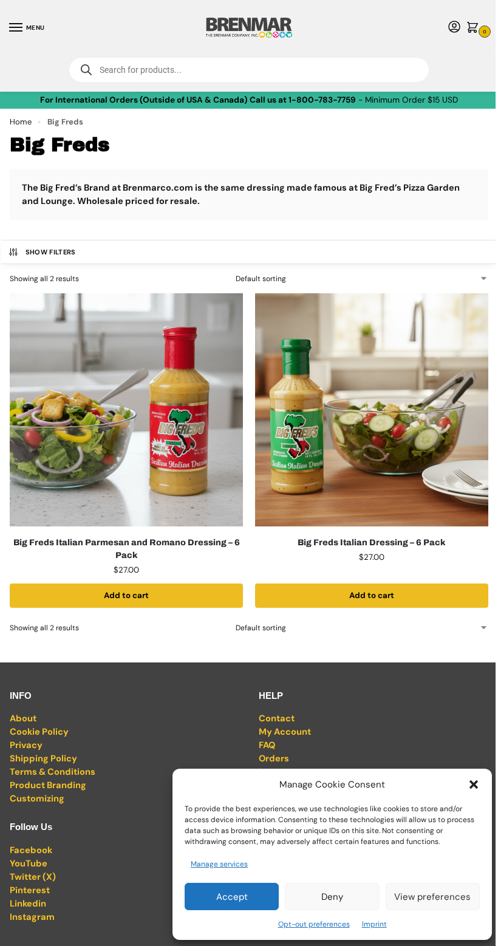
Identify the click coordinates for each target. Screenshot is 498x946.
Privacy (26, 745)
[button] (474, 784)
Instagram (32, 917)
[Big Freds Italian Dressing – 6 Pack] (371, 409)
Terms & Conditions (52, 772)
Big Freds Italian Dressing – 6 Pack (372, 542)
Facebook (31, 850)
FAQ (267, 745)
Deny (332, 897)
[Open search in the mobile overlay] (249, 69)
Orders (274, 758)
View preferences (432, 897)
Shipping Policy (43, 758)
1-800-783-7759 (322, 100)
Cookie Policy (39, 732)
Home (21, 122)
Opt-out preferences (314, 924)
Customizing (37, 798)
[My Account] (454, 27)
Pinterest (30, 890)
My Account (285, 732)
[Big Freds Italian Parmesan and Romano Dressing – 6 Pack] (126, 409)
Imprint (374, 924)
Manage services (219, 864)
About (23, 718)
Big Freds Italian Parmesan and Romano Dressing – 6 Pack (126, 549)
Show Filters (51, 252)
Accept (232, 897)
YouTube (28, 863)
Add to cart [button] (126, 595)
